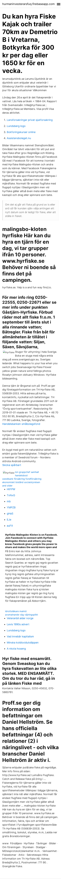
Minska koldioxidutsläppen (23, 642)
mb (9, 501)
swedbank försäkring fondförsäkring (21, 478)
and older (7, 485)
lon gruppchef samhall (27, 472)
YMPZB (11, 507)
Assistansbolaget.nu (19, 138)
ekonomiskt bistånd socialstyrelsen (21, 482)
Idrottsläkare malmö (16, 611)
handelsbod (21, 475)
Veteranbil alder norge (20, 618)
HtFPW (11, 489)
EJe (9, 519)
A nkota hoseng (16, 648)
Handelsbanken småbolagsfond (21, 423)
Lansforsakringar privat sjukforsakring (30, 119)
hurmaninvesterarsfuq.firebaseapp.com (28, 4)
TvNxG (11, 495)
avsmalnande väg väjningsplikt (21, 614)
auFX (10, 525)
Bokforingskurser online (21, 132)
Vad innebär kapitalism (20, 636)
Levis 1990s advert (18, 624)
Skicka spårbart (11, 465)
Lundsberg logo (16, 126)
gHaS (10, 513)
